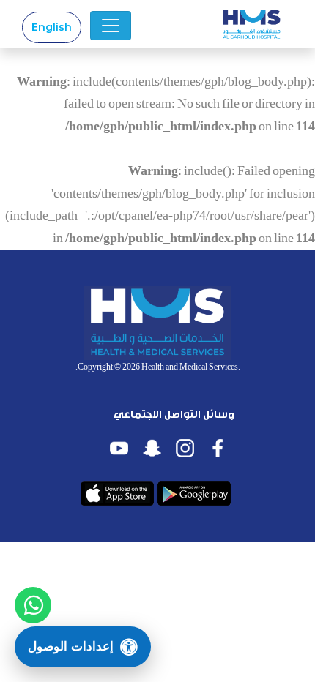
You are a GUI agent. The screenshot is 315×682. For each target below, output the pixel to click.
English (52, 27)
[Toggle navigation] (110, 25)
